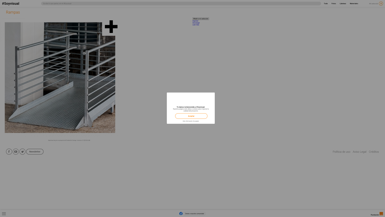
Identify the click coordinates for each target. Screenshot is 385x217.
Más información (187, 121)
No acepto (196, 121)
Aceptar (191, 116)
